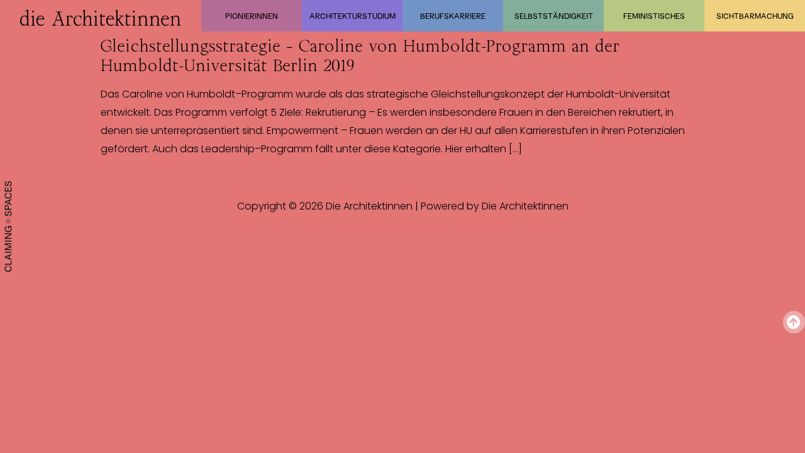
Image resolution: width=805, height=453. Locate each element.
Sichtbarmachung (755, 15)
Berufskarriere (453, 15)
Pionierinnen (251, 15)
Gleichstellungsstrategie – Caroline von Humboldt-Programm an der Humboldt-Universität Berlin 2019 (360, 56)
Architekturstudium (352, 15)
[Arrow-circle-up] (794, 322)
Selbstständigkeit (553, 15)
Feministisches (654, 15)
